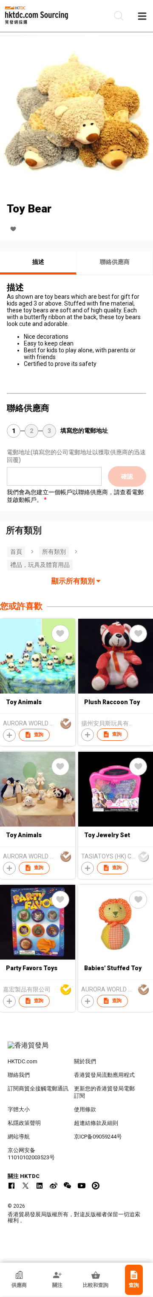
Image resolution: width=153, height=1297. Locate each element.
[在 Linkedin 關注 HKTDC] (39, 1185)
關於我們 (85, 1061)
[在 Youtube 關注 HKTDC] (81, 1185)
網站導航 (19, 1136)
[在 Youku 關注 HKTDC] (95, 1185)
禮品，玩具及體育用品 (40, 564)
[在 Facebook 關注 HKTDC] (11, 1185)
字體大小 (19, 1109)
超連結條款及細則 (96, 1123)
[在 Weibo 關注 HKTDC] (53, 1185)
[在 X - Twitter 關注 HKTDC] (25, 1185)
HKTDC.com (22, 1061)
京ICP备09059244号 (98, 1136)
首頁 (16, 551)
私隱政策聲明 (24, 1123)
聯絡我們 (19, 1075)
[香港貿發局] (76, 1050)
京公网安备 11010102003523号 (31, 1154)
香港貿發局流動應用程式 (104, 1075)
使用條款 (85, 1109)
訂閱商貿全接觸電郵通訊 (38, 1088)
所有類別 (54, 551)
